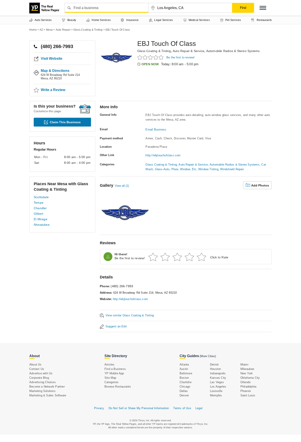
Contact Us (36, 369)
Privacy (99, 408)
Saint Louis (247, 395)
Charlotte (185, 382)
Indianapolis (218, 373)
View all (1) (122, 185)
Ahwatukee (42, 224)
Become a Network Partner (47, 386)
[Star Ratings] (151, 57)
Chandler (40, 208)
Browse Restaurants (117, 386)
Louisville (216, 391)
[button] (263, 8)
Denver (184, 395)
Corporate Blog (39, 377)
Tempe (38, 202)
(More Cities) (208, 356)
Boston (184, 377)
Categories (111, 382)
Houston (215, 369)
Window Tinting (208, 169)
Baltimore (186, 373)
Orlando (245, 382)
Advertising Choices (42, 382)
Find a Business (115, 369)
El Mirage (40, 219)
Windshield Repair (232, 169)
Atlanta (184, 364)
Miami (244, 364)
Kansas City (218, 377)
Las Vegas (217, 382)
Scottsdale (41, 197)
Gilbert (38, 213)
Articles (109, 364)
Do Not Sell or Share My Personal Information (139, 408)
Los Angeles (218, 386)
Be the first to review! (180, 57)
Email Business (155, 129)
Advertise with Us (40, 373)
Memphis (216, 395)
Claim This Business (65, 122)
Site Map (110, 377)
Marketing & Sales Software (47, 395)
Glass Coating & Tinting (154, 51)
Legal (199, 408)
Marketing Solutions (42, 391)
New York (246, 373)
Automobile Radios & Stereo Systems (233, 51)
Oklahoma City (250, 377)
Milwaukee (247, 369)
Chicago (185, 386)
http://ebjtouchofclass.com (162, 155)
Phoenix (245, 391)
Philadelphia (248, 386)
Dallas (184, 391)
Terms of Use (182, 408)
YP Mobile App (114, 373)
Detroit (214, 364)
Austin (184, 369)
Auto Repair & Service (188, 51)
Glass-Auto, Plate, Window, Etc (176, 169)
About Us (35, 364)
